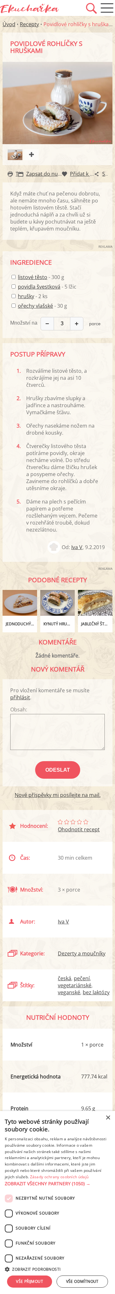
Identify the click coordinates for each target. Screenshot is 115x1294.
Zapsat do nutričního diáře (58, 173)
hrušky (26, 296)
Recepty (29, 24)
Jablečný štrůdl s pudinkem (96, 624)
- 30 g (42, 305)
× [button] (107, 1117)
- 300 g (41, 277)
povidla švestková (39, 286)
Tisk (20, 173)
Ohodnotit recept (79, 829)
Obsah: (18, 709)
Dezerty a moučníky (81, 953)
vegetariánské (74, 985)
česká (64, 978)
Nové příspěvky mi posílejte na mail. (58, 794)
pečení (82, 978)
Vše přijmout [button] (29, 1281)
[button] (57, 1183)
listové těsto (32, 277)
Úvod (9, 24)
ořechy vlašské (35, 305)
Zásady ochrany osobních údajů (59, 1177)
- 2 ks (33, 296)
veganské (69, 992)
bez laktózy (96, 992)
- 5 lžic (47, 286)
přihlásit (20, 697)
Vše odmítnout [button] (82, 1281)
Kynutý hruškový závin (59, 624)
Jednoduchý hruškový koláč (21, 624)
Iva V (76, 547)
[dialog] (57, 1202)
